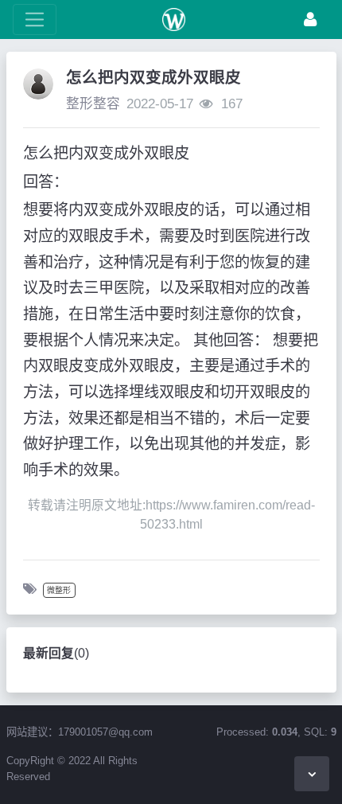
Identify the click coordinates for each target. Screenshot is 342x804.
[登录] (310, 19)
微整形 (59, 590)
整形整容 (93, 103)
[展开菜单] (34, 19)
